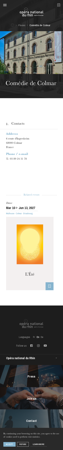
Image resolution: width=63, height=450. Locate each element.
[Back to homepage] (31, 12)
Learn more (38, 444)
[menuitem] (34, 337)
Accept (9, 444)
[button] (5, 5)
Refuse (22, 444)
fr (34, 337)
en (38, 337)
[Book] (50, 286)
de (42, 337)
